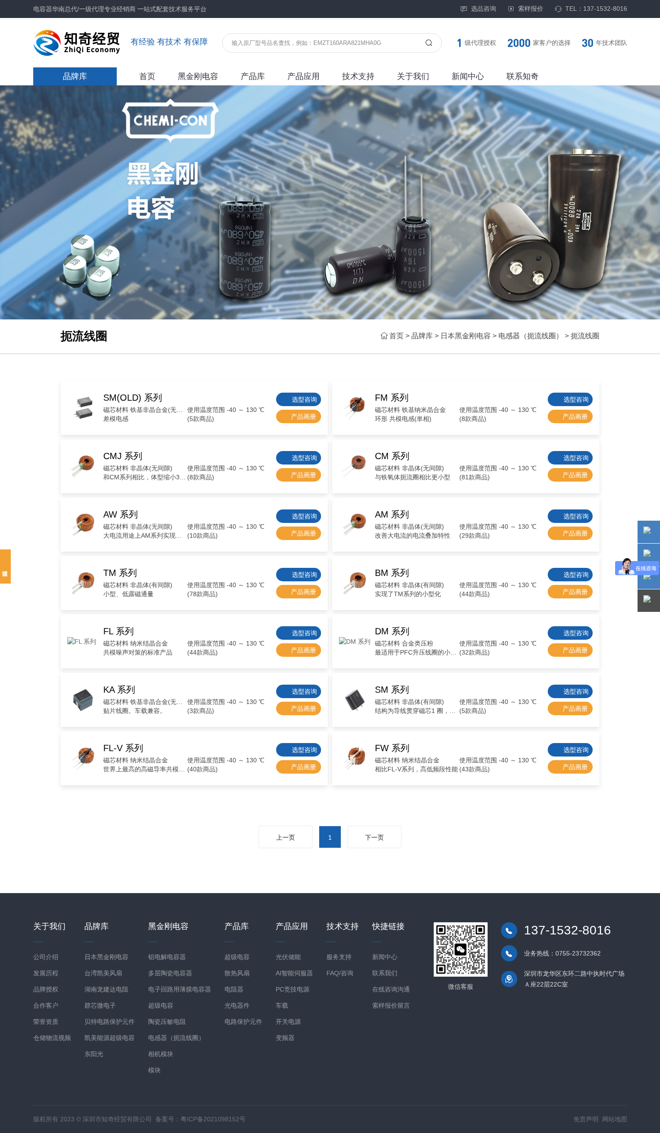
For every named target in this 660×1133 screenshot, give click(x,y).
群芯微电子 (100, 1005)
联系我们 (384, 973)
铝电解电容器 (167, 956)
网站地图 (614, 1119)
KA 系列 (119, 690)
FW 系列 (392, 748)
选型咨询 (304, 399)
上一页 (285, 837)
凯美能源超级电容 (109, 1037)
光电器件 (237, 1005)
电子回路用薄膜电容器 (179, 989)
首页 (147, 76)
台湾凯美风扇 (103, 973)
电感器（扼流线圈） (530, 336)
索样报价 (530, 8)
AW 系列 (120, 514)
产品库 (253, 76)
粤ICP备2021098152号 (213, 1119)
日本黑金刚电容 (465, 336)
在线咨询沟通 (391, 989)
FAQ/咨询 (339, 973)
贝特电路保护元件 (109, 1021)
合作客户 (45, 1005)
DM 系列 (392, 631)
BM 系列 (392, 573)
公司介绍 (45, 956)
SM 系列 (392, 690)
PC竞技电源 (292, 989)
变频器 (285, 1037)
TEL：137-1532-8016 (596, 8)
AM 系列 (392, 514)
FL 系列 (118, 631)
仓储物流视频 (52, 1037)
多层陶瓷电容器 (170, 973)
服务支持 (339, 956)
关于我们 (413, 76)
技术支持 (358, 76)
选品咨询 (483, 8)
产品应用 (303, 76)
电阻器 (233, 989)
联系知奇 (522, 76)
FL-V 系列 (123, 748)
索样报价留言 (391, 1005)
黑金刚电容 (198, 76)
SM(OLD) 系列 (132, 398)
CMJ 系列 (122, 456)
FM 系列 (392, 398)
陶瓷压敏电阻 (167, 1021)
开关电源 (288, 1021)
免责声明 (585, 1119)
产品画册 (303, 416)
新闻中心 (468, 76)
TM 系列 (120, 573)
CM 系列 (392, 456)
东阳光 (93, 1054)
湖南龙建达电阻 (106, 989)
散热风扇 (237, 973)
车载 (282, 1005)
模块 (154, 1070)
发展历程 (45, 973)
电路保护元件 (243, 1021)
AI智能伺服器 (294, 973)
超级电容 (160, 1005)
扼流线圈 (585, 336)
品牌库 (75, 76)
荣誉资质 (45, 1021)
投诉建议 (5, 566)
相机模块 (160, 1054)
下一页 (374, 837)
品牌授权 (45, 989)
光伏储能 (288, 956)
